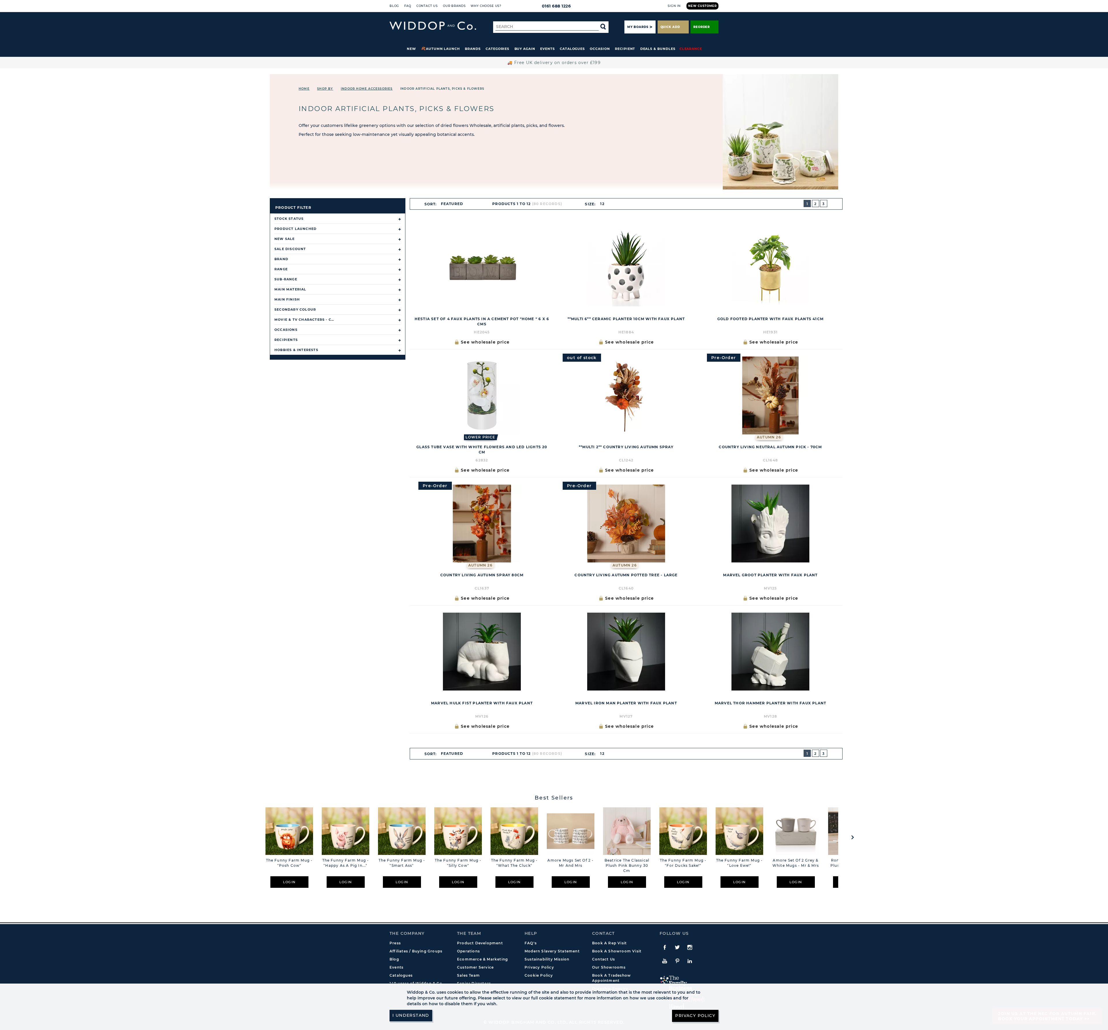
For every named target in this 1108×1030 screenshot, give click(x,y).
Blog (394, 6)
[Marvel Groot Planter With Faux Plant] (770, 523)
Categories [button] (497, 49)
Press (395, 943)
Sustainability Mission (547, 959)
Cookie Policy (539, 975)
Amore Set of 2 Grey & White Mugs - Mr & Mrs (795, 863)
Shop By (325, 89)
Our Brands (454, 6)
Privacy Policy (539, 967)
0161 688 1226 (556, 6)
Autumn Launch (443, 49)
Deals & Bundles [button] (657, 49)
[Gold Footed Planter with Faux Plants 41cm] (770, 267)
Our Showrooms (609, 967)
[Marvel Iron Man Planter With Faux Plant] (626, 651)
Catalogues (572, 49)
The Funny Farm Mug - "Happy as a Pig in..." (345, 863)
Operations (468, 951)
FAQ (407, 6)
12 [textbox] (602, 204)
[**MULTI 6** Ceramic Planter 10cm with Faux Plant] (626, 267)
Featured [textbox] (452, 204)
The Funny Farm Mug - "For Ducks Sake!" (683, 863)
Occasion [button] (600, 49)
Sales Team (468, 975)
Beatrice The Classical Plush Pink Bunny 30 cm (626, 865)
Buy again (524, 49)
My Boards (637, 27)
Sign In (674, 6)
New (411, 49)
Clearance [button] (691, 49)
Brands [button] (473, 49)
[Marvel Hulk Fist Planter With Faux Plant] (482, 651)
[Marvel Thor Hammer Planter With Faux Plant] (770, 651)
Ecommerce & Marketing (482, 959)
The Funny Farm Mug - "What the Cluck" (514, 863)
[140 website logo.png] (433, 26)
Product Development (480, 943)
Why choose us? (486, 6)
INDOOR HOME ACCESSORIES (367, 89)
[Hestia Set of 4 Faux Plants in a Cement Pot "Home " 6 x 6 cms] (482, 267)
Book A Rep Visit (609, 943)
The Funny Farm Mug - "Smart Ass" (402, 863)
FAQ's (531, 943)
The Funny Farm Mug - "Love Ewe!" (739, 863)
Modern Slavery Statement (552, 951)
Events (547, 49)
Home (304, 89)
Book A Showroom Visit (616, 951)
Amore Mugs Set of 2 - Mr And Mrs (570, 863)
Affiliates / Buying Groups (416, 951)
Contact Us (427, 6)
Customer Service (475, 967)
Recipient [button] (625, 49)
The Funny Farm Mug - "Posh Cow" (289, 863)
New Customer (702, 6)
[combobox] (454, 204)
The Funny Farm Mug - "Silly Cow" (458, 863)
